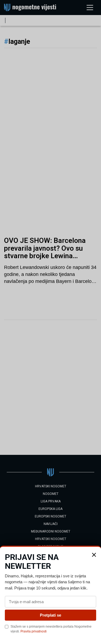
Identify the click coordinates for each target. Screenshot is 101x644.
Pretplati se (50, 615)
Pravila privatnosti (33, 631)
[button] (94, 555)
